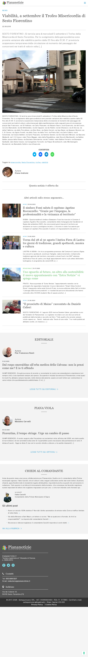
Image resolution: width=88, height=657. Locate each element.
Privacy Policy (37, 605)
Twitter (9, 565)
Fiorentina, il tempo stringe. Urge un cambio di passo (35, 433)
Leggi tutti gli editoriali (43, 389)
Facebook (4, 565)
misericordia (16, 162)
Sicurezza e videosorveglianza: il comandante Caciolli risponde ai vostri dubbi (37, 523)
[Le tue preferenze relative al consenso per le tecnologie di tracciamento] (84, 653)
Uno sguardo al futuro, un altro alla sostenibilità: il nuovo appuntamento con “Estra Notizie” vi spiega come (53, 275)
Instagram (14, 565)
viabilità (45, 162)
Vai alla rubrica (11, 528)
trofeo (38, 162)
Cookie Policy (51, 605)
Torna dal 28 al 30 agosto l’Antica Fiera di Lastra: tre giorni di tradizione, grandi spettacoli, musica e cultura (54, 243)
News (4, 10)
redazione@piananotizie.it (19, 581)
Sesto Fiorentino (28, 162)
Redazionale (27, 268)
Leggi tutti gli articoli (43, 452)
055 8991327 (11, 579)
